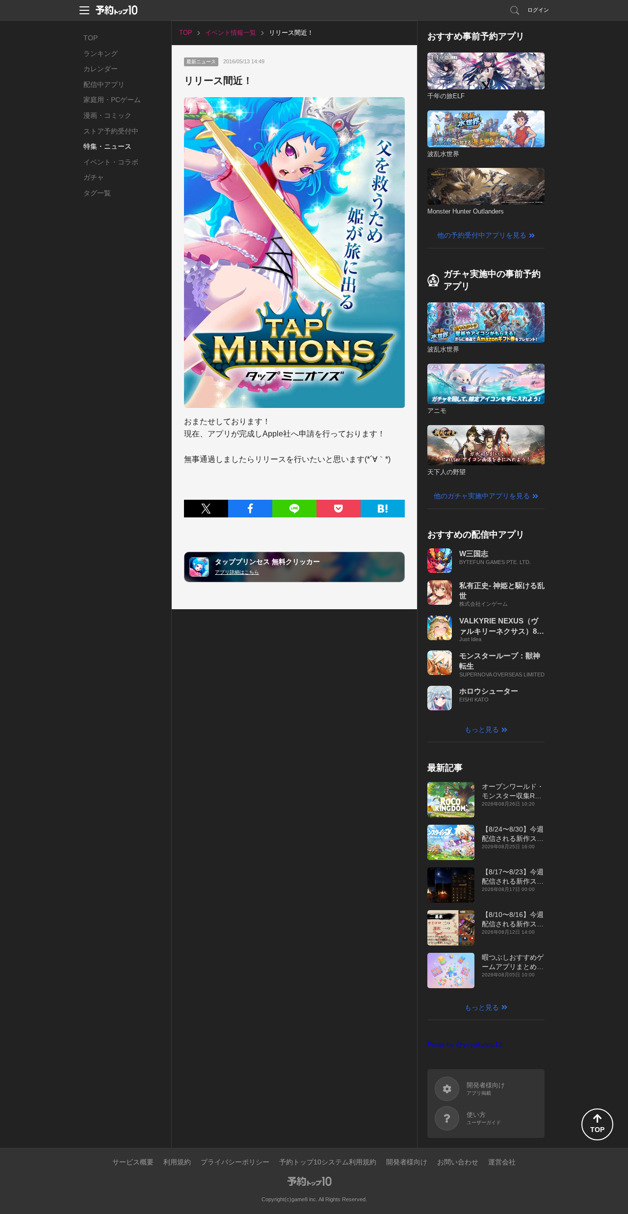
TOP (90, 38)
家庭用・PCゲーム (112, 100)
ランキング (100, 53)
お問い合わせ (457, 1162)
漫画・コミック (107, 115)
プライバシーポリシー (235, 1162)
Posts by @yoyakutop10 (464, 1044)
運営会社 (502, 1162)
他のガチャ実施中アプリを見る (482, 496)
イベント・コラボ (110, 162)
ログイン (538, 10)
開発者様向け (406, 1162)
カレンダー (100, 69)
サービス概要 (133, 1162)
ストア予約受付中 (110, 131)
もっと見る (482, 729)
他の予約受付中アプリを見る (481, 235)
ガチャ (93, 177)
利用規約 (177, 1162)
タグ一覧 (97, 193)
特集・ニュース (107, 146)
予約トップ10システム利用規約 (327, 1162)
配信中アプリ (104, 84)
